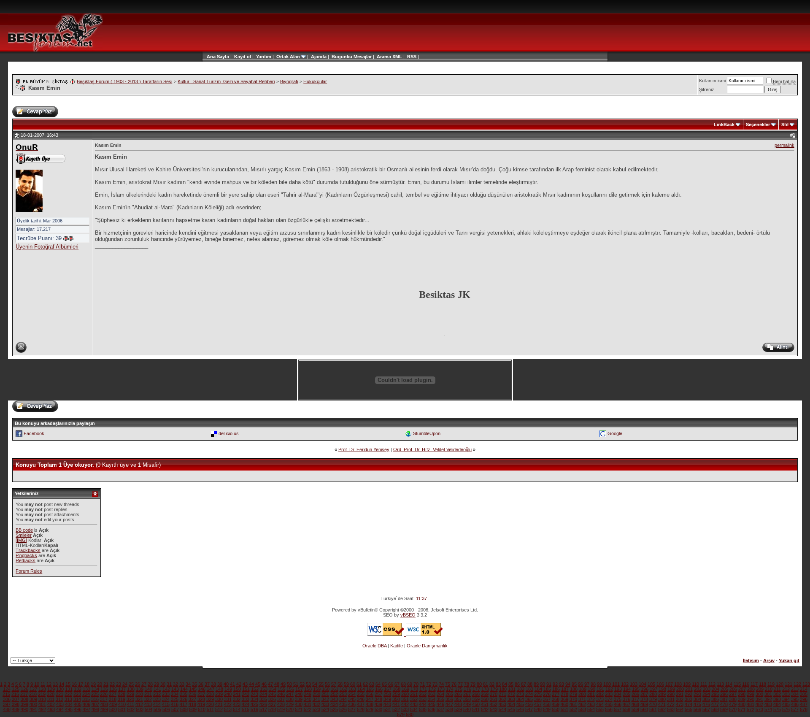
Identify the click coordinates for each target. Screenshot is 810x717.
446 (440, 704)
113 (720, 684)
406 (86, 704)
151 (246, 689)
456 (529, 704)
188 (574, 689)
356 (449, 699)
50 (289, 684)
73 (434, 684)
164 (361, 689)
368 (555, 699)
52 (302, 684)
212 (786, 689)
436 (352, 704)
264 (440, 694)
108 (678, 684)
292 (688, 694)
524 (325, 709)
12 (48, 684)
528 (360, 709)
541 (476, 709)
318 (112, 699)
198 (662, 689)
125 (15, 689)
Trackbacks (28, 550)
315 (86, 699)
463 (591, 704)
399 (24, 704)
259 (396, 694)
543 (493, 709)
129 (51, 689)
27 (143, 684)
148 (219, 689)
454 (511, 704)
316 (95, 699)
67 (397, 684)
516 (254, 709)
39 (219, 684)
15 (67, 684)
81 (485, 684)
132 (77, 689)
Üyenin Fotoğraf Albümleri (47, 247)
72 (428, 684)
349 (387, 699)
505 (157, 709)
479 (733, 704)
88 (529, 684)
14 (61, 684)
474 (688, 704)
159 (317, 689)
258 (387, 694)
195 (636, 689)
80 (479, 684)
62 (365, 684)
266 (458, 694)
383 (688, 699)
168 (396, 689)
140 (148, 689)
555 (600, 709)
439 (378, 704)
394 (786, 699)
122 (797, 684)
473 (679, 704)
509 (193, 709)
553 (582, 709)
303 (786, 694)
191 (600, 689)
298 (741, 694)
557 (617, 709)
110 (695, 684)
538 (449, 709)
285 (626, 694)
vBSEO (408, 614)
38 (213, 684)
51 (295, 684)
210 (768, 689)
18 (86, 684)
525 (334, 709)
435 (343, 704)
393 (777, 699)
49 (283, 684)
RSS (411, 56)
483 (768, 704)
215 (6, 694)
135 (104, 689)
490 (24, 709)
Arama (384, 56)
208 (751, 689)
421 (219, 704)
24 (124, 684)
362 (502, 699)
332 (236, 699)
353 (423, 699)
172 (432, 689)
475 (697, 704)
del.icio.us (229, 433)
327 (192, 699)
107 (669, 684)
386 (715, 699)
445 (431, 704)
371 (582, 699)
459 (555, 704)
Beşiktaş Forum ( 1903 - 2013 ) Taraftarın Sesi (124, 81)
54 (314, 684)
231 (148, 694)
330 (219, 699)
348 (378, 699)
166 (379, 689)
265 (449, 694)
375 (617, 699)
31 (169, 684)
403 (60, 704)
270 (493, 694)
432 (316, 704)
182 (520, 689)
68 (403, 684)
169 (405, 689)
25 (131, 684)
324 (166, 699)
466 (617, 704)
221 (59, 694)
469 (644, 704)
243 (254, 694)
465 (609, 704)
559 (635, 709)
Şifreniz (706, 89)
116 (745, 684)
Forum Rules (29, 571)
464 (600, 704)
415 (166, 704)
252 (334, 694)
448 (458, 704)
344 (343, 699)
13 (55, 684)
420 (210, 704)
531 (387, 709)
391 (759, 699)
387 (724, 699)
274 (529, 694)
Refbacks (25, 560)
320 (130, 699)
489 (15, 709)
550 (555, 709)
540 (467, 709)
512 (219, 709)
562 (662, 709)
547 (529, 709)
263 (431, 694)
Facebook (34, 433)
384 (697, 699)
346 (360, 699)
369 (564, 699)
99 (599, 684)
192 (609, 689)
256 (369, 694)
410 (122, 704)
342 (325, 699)
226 (104, 694)
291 (679, 694)
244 (263, 694)
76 (453, 684)
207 (742, 689)
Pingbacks (26, 555)
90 (542, 684)
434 (334, 704)
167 (388, 689)
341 (316, 699)
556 (609, 709)
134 (95, 689)
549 (547, 709)
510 (201, 709)
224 (86, 694)
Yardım (263, 56)
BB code (24, 530)
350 (396, 699)
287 (644, 694)
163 (352, 689)
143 (175, 689)
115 (737, 684)
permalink (784, 145)
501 (122, 709)
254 (352, 694)
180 (503, 689)
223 (77, 694)
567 (706, 709)
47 (270, 684)
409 (113, 704)
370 (573, 699)
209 (760, 689)
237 (201, 694)
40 (226, 684)
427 (272, 704)
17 (80, 684)
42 (238, 684)
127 (33, 689)
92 (555, 684)
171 (423, 689)
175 (458, 689)
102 (625, 684)
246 (281, 694)
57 (333, 684)
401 (42, 704)
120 (779, 684)
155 (281, 689)
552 (573, 709)
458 (547, 704)
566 (697, 709)
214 (803, 689)
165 (370, 689)
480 (741, 704)
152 (255, 689)
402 (51, 704)
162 (343, 689)
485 (786, 704)
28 (150, 684)
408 (104, 704)
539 (458, 709)
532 (396, 709)
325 (174, 699)
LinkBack (724, 124)
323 (157, 699)
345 (352, 699)
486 (795, 704)
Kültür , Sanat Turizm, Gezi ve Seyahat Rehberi (226, 81)
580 (409, 714)
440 (387, 704)
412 (139, 704)
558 (626, 709)
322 (148, 699)
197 (653, 689)
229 (130, 694)
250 (316, 694)
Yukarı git (789, 660)
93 (561, 684)
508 (184, 709)
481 (750, 704)
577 (795, 709)
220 (50, 694)
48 (276, 684)
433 (325, 704)
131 (69, 689)
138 (131, 689)
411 (130, 704)
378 (644, 699)
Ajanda (319, 56)
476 (706, 704)
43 (245, 684)
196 (644, 689)
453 (502, 704)
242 (245, 694)
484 (777, 704)
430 (298, 704)
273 (520, 694)
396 (803, 699)
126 (24, 689)
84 (504, 684)
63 (371, 684)
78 (466, 684)
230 (139, 694)
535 (423, 709)
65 (384, 684)
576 (786, 709)
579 (401, 714)
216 (15, 694)
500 (113, 709)
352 (414, 699)
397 (7, 704)
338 (290, 699)
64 (378, 684)
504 (148, 709)
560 (644, 709)
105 (651, 684)
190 (591, 689)
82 (491, 684)
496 (77, 709)
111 (703, 684)
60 (352, 684)
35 (194, 684)
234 (174, 694)
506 (166, 709)
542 (485, 709)
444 (423, 704)
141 (157, 689)
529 (369, 709)
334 (254, 699)
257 (378, 694)
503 (139, 709)
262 (423, 694)
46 (264, 684)
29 (156, 684)
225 (95, 694)
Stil (784, 124)
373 (600, 699)
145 (193, 689)
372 (591, 699)
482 (759, 704)
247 (290, 694)
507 (175, 709)
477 (715, 704)
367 (547, 699)
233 (166, 694)
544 (502, 709)
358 (467, 699)
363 (511, 699)
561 (653, 709)
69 (409, 684)
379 (653, 699)
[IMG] (21, 540)
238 (210, 694)
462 (582, 704)
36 (200, 684)
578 (803, 709)
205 (724, 689)
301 (768, 694)
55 (321, 684)
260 (405, 694)
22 (112, 684)
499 (104, 709)
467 (626, 704)
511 (210, 709)
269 (485, 694)
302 (777, 694)
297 (733, 694)
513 (228, 709)
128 (42, 689)
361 (493, 699)
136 (113, 689)
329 (210, 699)
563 (671, 709)
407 (95, 704)
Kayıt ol (242, 56)
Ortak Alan (288, 56)
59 (346, 684)
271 (502, 694)
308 (24, 699)
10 (36, 684)
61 (359, 684)
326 (183, 699)
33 (181, 684)
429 (290, 704)
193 (618, 689)
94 (567, 684)
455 (520, 704)
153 (263, 689)
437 (360, 704)
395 (795, 699)
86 (517, 684)
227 (112, 694)
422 (228, 704)
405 (77, 704)
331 (228, 699)
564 (679, 709)
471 (662, 704)
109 (687, 684)
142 (166, 689)
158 (308, 689)
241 (236, 694)
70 (415, 684)
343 (334, 699)
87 (523, 684)
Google (615, 433)
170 (414, 689)
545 (511, 709)
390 (750, 699)
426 (263, 704)
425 (254, 704)
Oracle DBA (374, 645)
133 (86, 689)
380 (662, 699)
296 (724, 694)
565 (688, 709)
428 (281, 704)
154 (272, 689)
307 (15, 699)
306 (7, 699)
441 (396, 704)
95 (574, 684)
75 (447, 684)
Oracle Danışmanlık (427, 645)
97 (586, 684)
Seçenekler (758, 124)
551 (564, 709)
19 (93, 684)
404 (69, 704)
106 (660, 684)
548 (538, 709)
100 (607, 684)
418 (192, 704)
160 (325, 689)
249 (307, 694)
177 (476, 689)
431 (307, 704)
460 (564, 704)
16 (74, 684)
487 (803, 704)
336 (272, 699)
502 (131, 709)
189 (582, 689)
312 (59, 699)
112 (712, 684)
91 (548, 684)
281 (591, 694)
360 (485, 699)
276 (547, 694)
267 (467, 694)
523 (316, 709)
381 (671, 699)
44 (251, 684)
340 (307, 699)
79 (472, 684)
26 (137, 684)
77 (460, 684)
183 (529, 689)
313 (68, 699)
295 (715, 694)
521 (298, 709)
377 (635, 699)
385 (706, 699)
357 (458, 699)
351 (405, 699)
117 (754, 684)
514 (236, 709)
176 (467, 689)
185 (547, 689)
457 (538, 704)
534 (414, 709)
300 (759, 694)
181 (512, 689)
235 (183, 694)
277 (555, 694)
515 (245, 709)
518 (272, 709)
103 (633, 684)
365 (529, 699)
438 (369, 704)
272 (511, 694)
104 (642, 684)
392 (768, 699)
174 (450, 689)
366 (538, 699)
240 (228, 694)
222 (68, 694)
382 (679, 699)
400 (33, 704)
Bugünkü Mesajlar (352, 56)
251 (325, 694)
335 (263, 699)
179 (494, 689)
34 (188, 684)
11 (42, 684)
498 (95, 709)
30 (162, 684)
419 (201, 704)
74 (441, 684)
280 (582, 694)
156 (290, 689)
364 (520, 699)
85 (510, 684)
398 (15, 704)
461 (573, 704)
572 (750, 709)
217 (24, 694)
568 (715, 709)
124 (7, 689)
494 (60, 709)
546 (520, 709)
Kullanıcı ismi (712, 80)
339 (298, 699)
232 (157, 694)
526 (343, 709)
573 (759, 709)
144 (184, 689)
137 (122, 689)
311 (50, 699)
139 (139, 689)
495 (69, 709)
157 (299, 689)
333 (245, 699)
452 (493, 704)
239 (219, 694)
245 (272, 694)
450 (476, 704)
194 (627, 689)
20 (99, 684)
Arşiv (769, 660)
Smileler (24, 535)
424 (245, 704)
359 (476, 699)
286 (635, 694)
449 (467, 704)
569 (724, 709)
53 (308, 684)
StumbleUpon (426, 433)
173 (441, 689)
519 (281, 709)
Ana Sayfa (218, 56)
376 (626, 699)
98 (593, 684)
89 (536, 684)
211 (777, 689)
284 (617, 694)
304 (795, 694)
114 (728, 684)
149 (228, 689)
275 (538, 694)
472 (671, 704)
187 (565, 689)
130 (60, 689)
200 (680, 689)
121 (788, 684)
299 (750, 694)
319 (121, 699)
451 (485, 704)
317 (104, 699)
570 (733, 709)
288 (653, 694)
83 (498, 684)
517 (263, 709)
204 (715, 689)
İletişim (751, 660)
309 (33, 699)
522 (307, 709)
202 (698, 689)
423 (236, 704)
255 (360, 694)
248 (298, 694)
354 (431, 699)
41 (232, 684)
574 (768, 709)
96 (580, 684)
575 (777, 709)
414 (157, 704)
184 (538, 689)
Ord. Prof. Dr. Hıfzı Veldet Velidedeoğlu (432, 449)
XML (397, 56)
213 (795, 689)
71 (422, 684)
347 (369, 699)
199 (671, 689)
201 (689, 689)
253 (343, 694)
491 (33, 709)
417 (183, 704)
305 (803, 694)
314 (77, 699)
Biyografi (289, 81)
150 (237, 689)
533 (405, 709)
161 (334, 689)
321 (139, 699)
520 (290, 709)
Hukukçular (315, 81)
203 (706, 689)
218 (33, 694)
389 (741, 699)
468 (635, 704)
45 (257, 684)
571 (741, 709)
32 (175, 684)
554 (591, 709)
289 (662, 694)
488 (7, 709)
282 (600, 694)
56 (327, 684)
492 (42, 709)
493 (51, 709)
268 (476, 694)
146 (201, 689)
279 (573, 694)
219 (42, 694)
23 (118, 684)
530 (378, 709)
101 (616, 684)
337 (281, 699)
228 (121, 694)
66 (390, 684)
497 (86, 709)
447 (449, 704)
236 (192, 694)
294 (706, 694)
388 (733, 699)
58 (340, 684)
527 (352, 709)
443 (414, 704)
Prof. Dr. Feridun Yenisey (363, 449)
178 (485, 689)
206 (733, 689)
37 (207, 684)
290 (671, 694)
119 (771, 684)
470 (653, 704)
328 (201, 699)
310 (42, 699)
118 (762, 684)
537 (440, 709)
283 (609, 694)
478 (724, 704)
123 (806, 684)
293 (697, 694)
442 (405, 704)
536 (431, 709)
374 (609, 699)
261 (414, 694)
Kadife (396, 645)
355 (440, 699)
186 (556, 689)
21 (105, 684)
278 (564, 694)
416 (174, 704)
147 (210, 689)
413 (148, 704)
